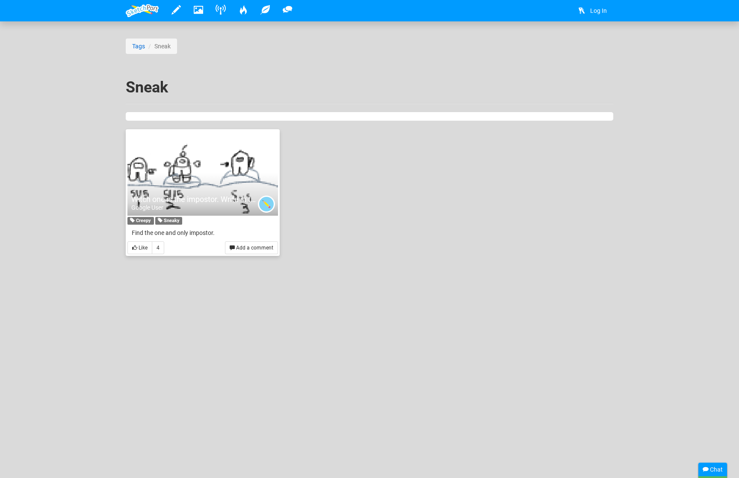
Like (142, 248)
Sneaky (171, 220)
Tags (138, 46)
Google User (147, 207)
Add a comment (254, 248)
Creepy (143, 220)
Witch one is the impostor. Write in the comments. (215, 199)
